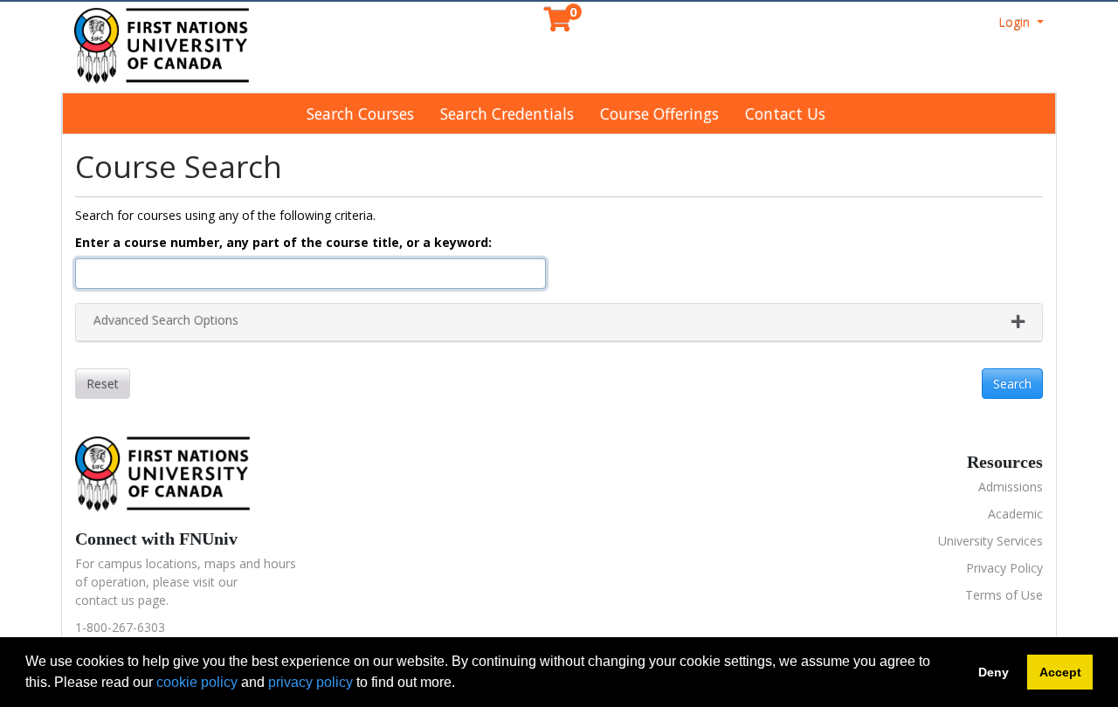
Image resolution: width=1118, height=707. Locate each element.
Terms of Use (1004, 595)
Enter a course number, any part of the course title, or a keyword (281, 242)
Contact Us (785, 113)
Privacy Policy (1004, 567)
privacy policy (310, 682)
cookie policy (197, 682)
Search (1012, 383)
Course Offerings (659, 113)
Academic (1015, 513)
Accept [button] (1060, 672)
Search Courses (360, 113)
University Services (990, 540)
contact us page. (122, 600)
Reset (102, 383)
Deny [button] (993, 672)
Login (1015, 22)
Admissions (1010, 486)
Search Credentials (507, 113)
